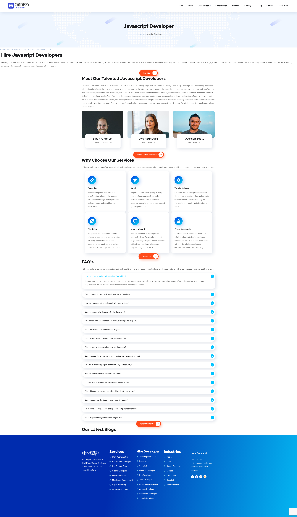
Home (180, 6)
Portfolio (235, 6)
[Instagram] (205, 476)
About (190, 6)
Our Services (203, 6)
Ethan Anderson (102, 138)
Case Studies (221, 6)
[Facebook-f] (196, 476)
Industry (247, 6)
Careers (269, 6)
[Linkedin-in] (200, 476)
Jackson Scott (194, 138)
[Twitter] (192, 476)
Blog (260, 6)
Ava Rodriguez (148, 138)
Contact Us (283, 6)
